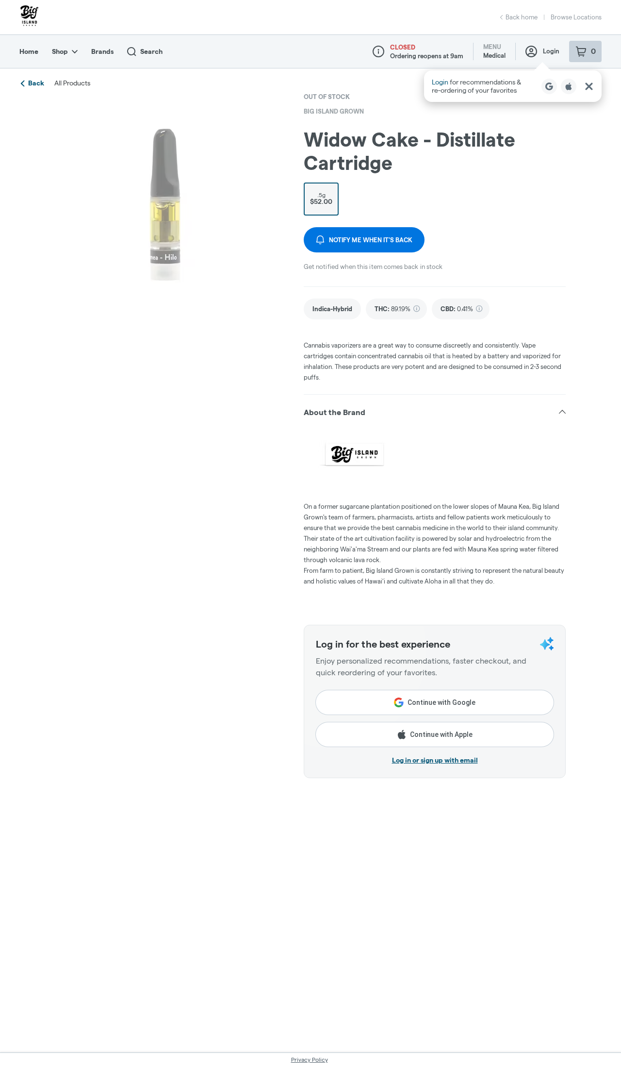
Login (551, 51)
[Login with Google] (549, 86)
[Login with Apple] (568, 86)
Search (151, 51)
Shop (60, 51)
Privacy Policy (309, 1059)
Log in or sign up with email (435, 760)
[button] (513, 86)
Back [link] (36, 83)
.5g (321, 198)
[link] (332, 309)
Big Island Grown (334, 111)
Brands (102, 51)
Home (28, 51)
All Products (72, 83)
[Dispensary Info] (378, 51)
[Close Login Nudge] (589, 86)
